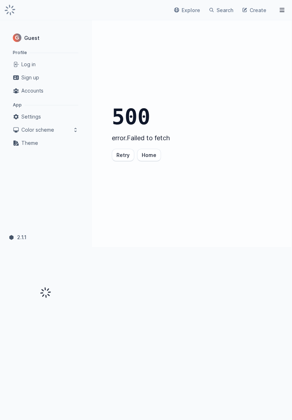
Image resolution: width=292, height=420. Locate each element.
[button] (46, 37)
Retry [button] (123, 155)
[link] (10, 10)
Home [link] (149, 155)
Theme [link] (29, 143)
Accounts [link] (32, 91)
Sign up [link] (30, 77)
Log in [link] (28, 64)
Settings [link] (31, 117)
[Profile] (282, 10)
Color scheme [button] (37, 130)
